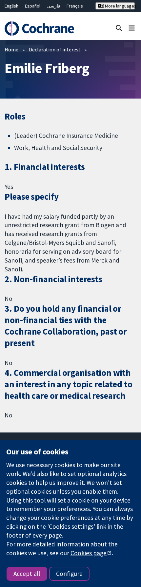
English (11, 6)
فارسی (53, 6)
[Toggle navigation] (132, 28)
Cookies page (88, 553)
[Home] (42, 28)
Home (11, 49)
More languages (119, 6)
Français (75, 6)
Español (32, 6)
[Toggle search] (119, 28)
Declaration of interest (55, 49)
